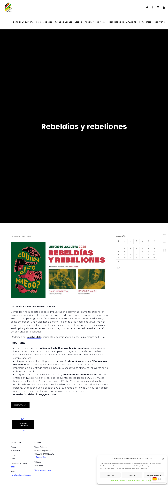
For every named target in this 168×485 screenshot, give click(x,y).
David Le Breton (25, 306)
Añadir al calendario (23, 424)
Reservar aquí (20, 405)
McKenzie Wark (46, 306)
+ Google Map (40, 457)
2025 (13, 466)
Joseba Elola (34, 337)
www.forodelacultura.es (21, 475)
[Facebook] (151, 7)
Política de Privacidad (135, 480)
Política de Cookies (117, 480)
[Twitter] (145, 7)
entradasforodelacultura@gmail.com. (34, 394)
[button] (163, 458)
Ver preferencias (154, 475)
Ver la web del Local (42, 470)
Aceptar (110, 475)
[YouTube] (162, 7)
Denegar (132, 475)
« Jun (118, 268)
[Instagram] (156, 7)
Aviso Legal (150, 480)
